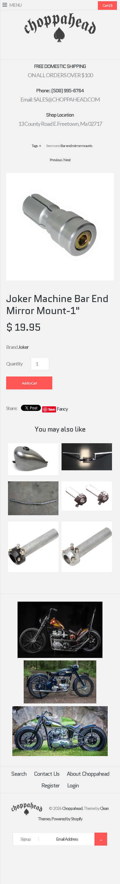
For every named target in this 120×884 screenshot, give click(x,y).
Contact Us (46, 774)
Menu (15, 5)
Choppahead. (72, 808)
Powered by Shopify (67, 818)
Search (18, 774)
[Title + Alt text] (60, 656)
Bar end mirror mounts (76, 145)
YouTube (78, 52)
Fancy (62, 409)
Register (50, 786)
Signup (26, 839)
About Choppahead (88, 774)
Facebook (41, 52)
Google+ (63, 52)
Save (51, 409)
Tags (36, 145)
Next (67, 159)
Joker (23, 347)
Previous (56, 159)
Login (73, 786)
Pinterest (56, 52)
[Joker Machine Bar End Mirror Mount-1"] (60, 177)
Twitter (49, 52)
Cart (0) (107, 5)
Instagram (71, 52)
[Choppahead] (60, 17)
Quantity (14, 363)
